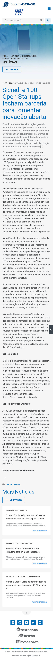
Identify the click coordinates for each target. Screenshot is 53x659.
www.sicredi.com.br (27, 397)
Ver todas (16, 500)
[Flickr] (40, 622)
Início (5, 56)
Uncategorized (29, 56)
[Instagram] (19, 622)
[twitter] (33, 622)
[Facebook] (12, 622)
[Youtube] (26, 622)
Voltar (14, 69)
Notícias (15, 56)
